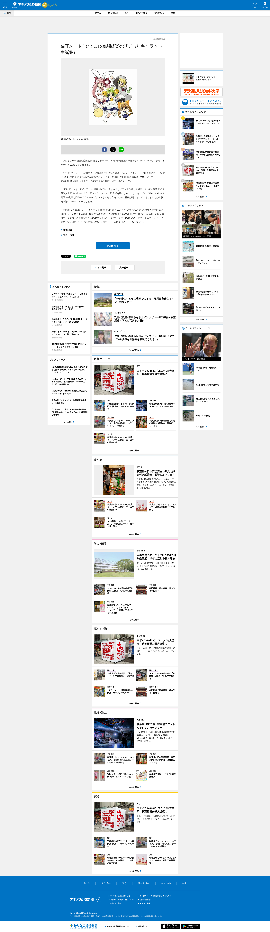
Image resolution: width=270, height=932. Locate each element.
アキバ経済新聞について (120, 896)
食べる (98, 12)
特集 (173, 12)
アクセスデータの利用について (123, 899)
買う (127, 12)
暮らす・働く (142, 12)
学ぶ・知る (159, 12)
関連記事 (67, 229)
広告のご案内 (115, 903)
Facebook (255, 5)
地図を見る (113, 245)
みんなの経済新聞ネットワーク (83, 926)
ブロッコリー (69, 235)
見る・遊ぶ (113, 12)
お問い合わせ (145, 899)
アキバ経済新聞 (26, 5)
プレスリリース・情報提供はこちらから (156, 896)
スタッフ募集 (145, 903)
